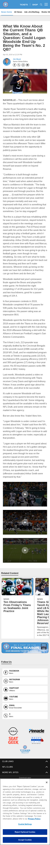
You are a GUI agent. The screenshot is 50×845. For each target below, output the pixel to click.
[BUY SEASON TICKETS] (25, 637)
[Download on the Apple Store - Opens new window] (15, 772)
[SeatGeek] (13, 729)
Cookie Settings (25, 824)
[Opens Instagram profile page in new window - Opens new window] (23, 61)
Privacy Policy (12, 819)
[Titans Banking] (37, 720)
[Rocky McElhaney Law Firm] (37, 729)
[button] (25, 483)
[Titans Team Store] (25, 738)
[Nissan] (13, 720)
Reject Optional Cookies (25, 832)
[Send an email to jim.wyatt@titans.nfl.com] (27, 61)
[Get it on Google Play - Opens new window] (34, 773)
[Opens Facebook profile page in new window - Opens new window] (14, 61)
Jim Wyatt (17, 55)
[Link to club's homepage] (5, 3)
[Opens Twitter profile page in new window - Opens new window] (19, 61)
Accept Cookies (25, 840)
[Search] (41, 4)
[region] (25, 812)
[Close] (47, 782)
